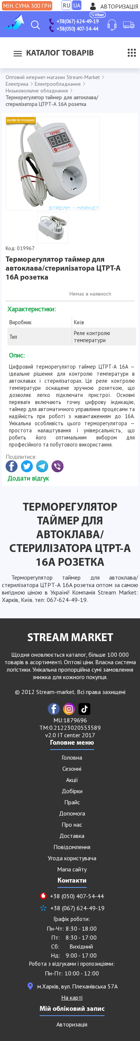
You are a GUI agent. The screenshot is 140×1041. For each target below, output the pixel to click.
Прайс (72, 802)
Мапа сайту (72, 869)
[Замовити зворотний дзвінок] (112, 25)
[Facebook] (54, 709)
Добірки (72, 791)
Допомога (72, 813)
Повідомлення (71, 847)
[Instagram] (69, 709)
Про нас (72, 824)
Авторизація (119, 6)
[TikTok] (84, 709)
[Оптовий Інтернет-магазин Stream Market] (13, 27)
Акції (72, 779)
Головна (72, 757)
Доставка (71, 835)
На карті (72, 997)
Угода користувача (72, 858)
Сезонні (71, 768)
